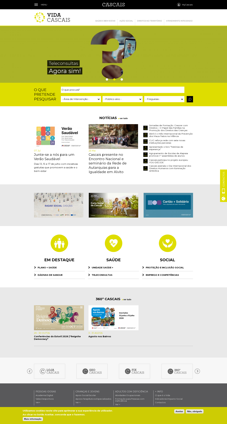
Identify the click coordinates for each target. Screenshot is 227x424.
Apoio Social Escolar (86, 395)
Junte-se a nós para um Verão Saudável (54, 157)
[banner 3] (168, 205)
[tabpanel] (113, 54)
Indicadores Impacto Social (169, 399)
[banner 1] (58, 205)
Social (167, 260)
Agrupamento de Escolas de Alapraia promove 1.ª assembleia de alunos (168, 154)
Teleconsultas (102, 275)
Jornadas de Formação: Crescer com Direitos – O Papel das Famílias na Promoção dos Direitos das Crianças (168, 128)
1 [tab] (106, 79)
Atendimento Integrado (179, 21)
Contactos (160, 402)
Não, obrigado (194, 411)
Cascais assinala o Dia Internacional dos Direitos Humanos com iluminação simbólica (170, 168)
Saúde (113, 260)
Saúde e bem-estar (105, 21)
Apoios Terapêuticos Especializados (93, 399)
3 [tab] (121, 79)
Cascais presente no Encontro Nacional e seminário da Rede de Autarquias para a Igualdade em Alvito (108, 163)
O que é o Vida (162, 395)
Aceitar (179, 411)
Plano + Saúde (47, 267)
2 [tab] (113, 79)
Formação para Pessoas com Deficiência (129, 400)
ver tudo (124, 118)
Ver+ (38, 402)
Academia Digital (44, 395)
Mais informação (33, 419)
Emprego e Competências (162, 275)
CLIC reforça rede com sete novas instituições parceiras (167, 141)
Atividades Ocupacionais (127, 395)
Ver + (78, 402)
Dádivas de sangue (50, 275)
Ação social (126, 21)
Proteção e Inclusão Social (165, 267)
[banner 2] (113, 205)
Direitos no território (149, 21)
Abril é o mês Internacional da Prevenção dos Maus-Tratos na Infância (171, 134)
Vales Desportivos (45, 399)
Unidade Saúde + (102, 267)
